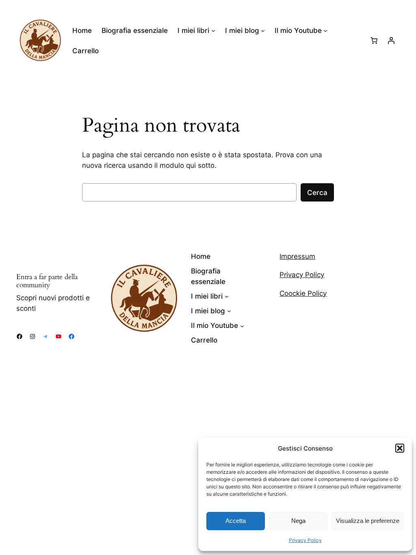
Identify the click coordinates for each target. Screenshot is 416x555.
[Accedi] (391, 40)
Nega (298, 520)
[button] (400, 448)
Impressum (297, 256)
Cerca (317, 193)
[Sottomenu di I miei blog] (263, 30)
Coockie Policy (303, 293)
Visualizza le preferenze (367, 520)
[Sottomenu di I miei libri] (213, 30)
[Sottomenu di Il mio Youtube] (325, 30)
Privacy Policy (305, 540)
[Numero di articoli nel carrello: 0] (374, 40)
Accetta (235, 520)
